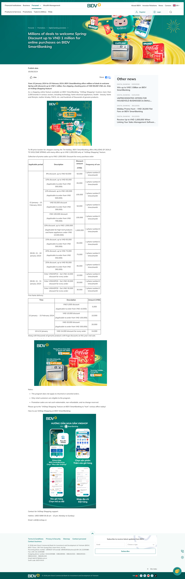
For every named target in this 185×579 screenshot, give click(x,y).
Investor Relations (149, 5)
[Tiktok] (155, 575)
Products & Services (13, 12)
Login (159, 12)
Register (142, 12)
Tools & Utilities (40, 12)
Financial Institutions (13, 5)
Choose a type (133, 544)
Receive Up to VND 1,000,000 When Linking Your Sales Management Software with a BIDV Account (136, 120)
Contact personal (79, 539)
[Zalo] (152, 575)
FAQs (50, 12)
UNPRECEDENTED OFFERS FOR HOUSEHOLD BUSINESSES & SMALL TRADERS (133, 99)
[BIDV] (34, 575)
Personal (31, 28)
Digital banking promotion (57, 28)
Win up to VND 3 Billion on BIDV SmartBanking (131, 88)
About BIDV (136, 5)
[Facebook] (141, 575)
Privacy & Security (53, 539)
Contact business (35, 541)
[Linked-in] (144, 575)
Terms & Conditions (35, 539)
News (161, 5)
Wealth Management (51, 5)
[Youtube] (148, 575)
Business (26, 5)
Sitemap (66, 539)
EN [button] (177, 5)
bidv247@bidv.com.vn (39, 558)
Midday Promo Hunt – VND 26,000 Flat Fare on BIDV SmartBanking (135, 110)
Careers (168, 5)
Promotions (41, 28)
